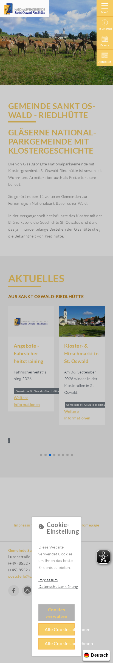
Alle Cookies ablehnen (60, 629)
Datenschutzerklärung (58, 586)
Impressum (48, 579)
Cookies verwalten (56, 613)
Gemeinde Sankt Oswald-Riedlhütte (25, 8)
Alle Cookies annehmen (60, 643)
